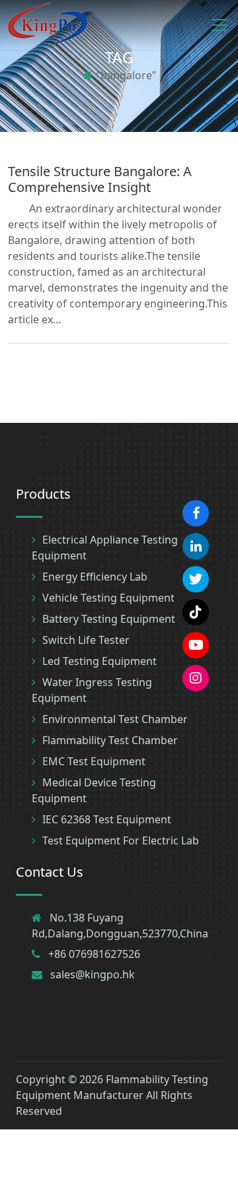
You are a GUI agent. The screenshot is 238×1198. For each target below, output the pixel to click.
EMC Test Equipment (93, 761)
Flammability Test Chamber (110, 740)
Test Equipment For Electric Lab (120, 840)
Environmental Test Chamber (115, 719)
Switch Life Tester (86, 640)
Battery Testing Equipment (108, 619)
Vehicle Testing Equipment (108, 597)
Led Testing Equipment (99, 661)
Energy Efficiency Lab (94, 576)
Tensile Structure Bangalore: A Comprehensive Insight (100, 179)
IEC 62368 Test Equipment (106, 819)
